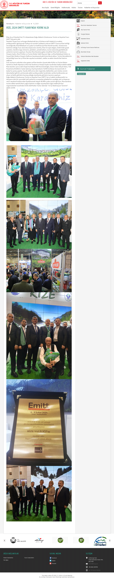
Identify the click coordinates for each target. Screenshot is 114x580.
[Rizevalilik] (18, 540)
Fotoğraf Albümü (85, 34)
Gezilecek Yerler (85, 43)
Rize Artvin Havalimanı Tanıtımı (89, 25)
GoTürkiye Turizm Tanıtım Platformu (90, 47)
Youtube (54, 563)
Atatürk (83, 21)
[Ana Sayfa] (15, 4)
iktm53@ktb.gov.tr (93, 564)
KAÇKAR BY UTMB (85, 61)
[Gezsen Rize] (60, 540)
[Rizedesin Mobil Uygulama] (102, 540)
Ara (100, 3)
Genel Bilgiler (55, 7)
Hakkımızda (66, 7)
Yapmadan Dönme (85, 38)
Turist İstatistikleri (29, 557)
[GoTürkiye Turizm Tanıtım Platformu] (39, 540)
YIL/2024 (36, 24)
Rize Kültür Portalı (85, 52)
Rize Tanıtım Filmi (85, 30)
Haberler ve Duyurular (91, 7)
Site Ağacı (5, 560)
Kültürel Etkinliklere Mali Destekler (90, 56)
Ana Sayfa (45, 7)
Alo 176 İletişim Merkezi (94, 570)
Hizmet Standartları (8, 557)
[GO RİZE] (81, 540)
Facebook (54, 558)
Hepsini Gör (81, 74)
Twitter (53, 560)
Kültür (74, 7)
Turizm (80, 7)
